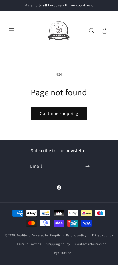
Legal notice (61, 253)
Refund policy (76, 235)
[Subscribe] (87, 166)
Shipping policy (58, 244)
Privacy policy (102, 235)
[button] (11, 30)
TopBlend (24, 235)
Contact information (90, 244)
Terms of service (29, 244)
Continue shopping (59, 113)
